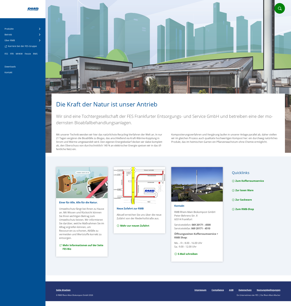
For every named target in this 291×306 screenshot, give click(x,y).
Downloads (10, 66)
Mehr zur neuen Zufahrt (134, 225)
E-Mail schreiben (188, 254)
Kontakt (8, 72)
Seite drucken (63, 290)
